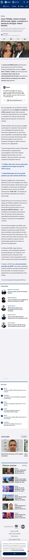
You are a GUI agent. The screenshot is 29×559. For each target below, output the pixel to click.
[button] (12, 450)
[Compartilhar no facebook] (11, 39)
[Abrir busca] (24, 2)
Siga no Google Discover (16, 100)
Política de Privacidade (18, 550)
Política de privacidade (14, 533)
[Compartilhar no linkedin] (24, 39)
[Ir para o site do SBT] (23, 527)
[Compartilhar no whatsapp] (4, 39)
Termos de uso (14, 536)
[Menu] (27, 2)
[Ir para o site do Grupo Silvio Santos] (12, 527)
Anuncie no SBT (14, 531)
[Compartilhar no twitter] (18, 39)
